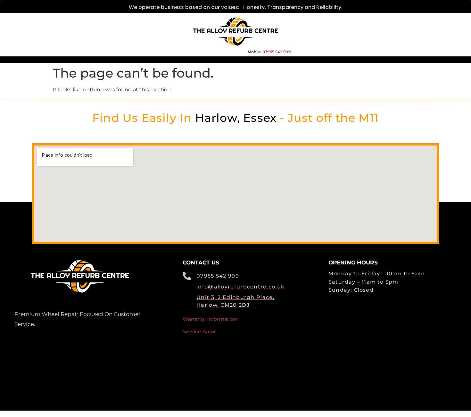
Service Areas (200, 332)
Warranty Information (210, 319)
